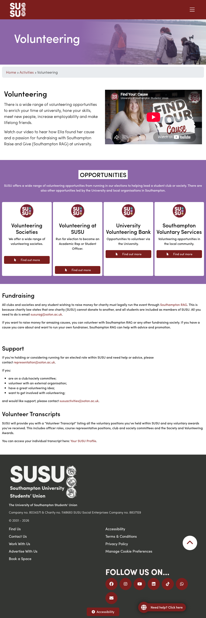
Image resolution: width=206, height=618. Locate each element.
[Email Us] (111, 598)
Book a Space (20, 558)
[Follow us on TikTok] (168, 584)
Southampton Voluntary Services (179, 228)
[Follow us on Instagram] (125, 584)
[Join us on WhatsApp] (182, 584)
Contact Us (18, 536)
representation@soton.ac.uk (34, 362)
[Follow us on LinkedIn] (154, 584)
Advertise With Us (23, 551)
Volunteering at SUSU (77, 228)
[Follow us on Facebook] (111, 584)
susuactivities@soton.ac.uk (79, 400)
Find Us (15, 528)
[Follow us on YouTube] (140, 584)
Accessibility (105, 611)
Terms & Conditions (121, 536)
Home (11, 72)
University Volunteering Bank (128, 228)
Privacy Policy (116, 543)
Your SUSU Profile (83, 440)
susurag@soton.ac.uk (46, 314)
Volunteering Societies (26, 228)
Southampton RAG (173, 304)
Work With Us (19, 543)
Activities (27, 72)
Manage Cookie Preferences (128, 551)
